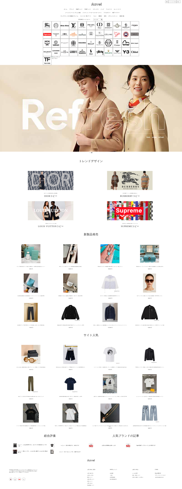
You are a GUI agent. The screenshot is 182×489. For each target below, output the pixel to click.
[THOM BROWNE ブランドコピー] (56, 34)
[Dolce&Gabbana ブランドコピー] (117, 25)
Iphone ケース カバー (84, 19)
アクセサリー (107, 12)
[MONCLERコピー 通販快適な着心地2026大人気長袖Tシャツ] (15, 452)
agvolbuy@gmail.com (159, 477)
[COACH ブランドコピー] (64, 51)
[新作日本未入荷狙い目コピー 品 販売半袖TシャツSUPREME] (52, 445)
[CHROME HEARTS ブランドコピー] (56, 25)
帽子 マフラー (116, 12)
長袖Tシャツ (79, 9)
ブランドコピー (34, 471)
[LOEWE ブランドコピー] (82, 25)
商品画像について (90, 485)
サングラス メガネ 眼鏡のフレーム (69, 16)
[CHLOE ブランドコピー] (134, 51)
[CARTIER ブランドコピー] (117, 43)
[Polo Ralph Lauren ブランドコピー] (91, 51)
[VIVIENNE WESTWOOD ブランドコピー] (82, 51)
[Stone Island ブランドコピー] (82, 34)
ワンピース (109, 9)
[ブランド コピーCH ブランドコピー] (91, 34)
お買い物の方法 (90, 473)
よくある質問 (134, 473)
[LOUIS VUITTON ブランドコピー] (73, 25)
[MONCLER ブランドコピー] (126, 25)
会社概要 (111, 473)
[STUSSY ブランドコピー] (99, 51)
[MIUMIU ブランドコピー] (64, 25)
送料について (89, 481)
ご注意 (111, 475)
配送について (89, 477)
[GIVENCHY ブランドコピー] (108, 25)
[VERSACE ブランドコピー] (56, 43)
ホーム (65, 9)
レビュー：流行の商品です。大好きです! (70, 445)
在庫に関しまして (90, 479)
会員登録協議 (112, 477)
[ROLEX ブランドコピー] (108, 51)
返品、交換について (136, 475)
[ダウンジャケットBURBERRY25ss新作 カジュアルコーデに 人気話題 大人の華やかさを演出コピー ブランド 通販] (15, 445)
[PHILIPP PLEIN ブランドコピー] (108, 43)
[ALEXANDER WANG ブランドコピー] (56, 51)
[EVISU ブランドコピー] (126, 43)
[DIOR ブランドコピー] (99, 25)
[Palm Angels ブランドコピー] (134, 43)
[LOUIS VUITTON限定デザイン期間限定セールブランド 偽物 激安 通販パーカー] (52, 452)
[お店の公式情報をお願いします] (91, 65)
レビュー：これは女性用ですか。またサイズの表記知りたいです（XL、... (32, 445)
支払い (178, 1)
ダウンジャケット (113, 16)
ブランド (71, 9)
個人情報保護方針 (113, 479)
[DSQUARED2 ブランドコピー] (82, 43)
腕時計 (100, 16)
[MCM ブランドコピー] (47, 43)
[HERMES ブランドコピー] (73, 34)
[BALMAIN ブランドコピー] (47, 51)
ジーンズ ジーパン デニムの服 (72, 12)
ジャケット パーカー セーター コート (92, 12)
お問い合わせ (89, 483)
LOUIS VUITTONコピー (51, 226)
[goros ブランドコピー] (73, 51)
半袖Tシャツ (87, 9)
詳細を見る (50, 180)
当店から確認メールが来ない (137, 477)
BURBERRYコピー (130, 196)
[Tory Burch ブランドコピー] (73, 43)
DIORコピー (50, 196)
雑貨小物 (122, 16)
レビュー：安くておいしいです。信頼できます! (70, 451)
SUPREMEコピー (130, 226)
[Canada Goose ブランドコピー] (126, 34)
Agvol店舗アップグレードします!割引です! (145, 445)
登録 (167, 1)
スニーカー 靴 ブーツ (85, 16)
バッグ (102, 9)
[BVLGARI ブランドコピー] (64, 43)
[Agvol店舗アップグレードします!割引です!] (128, 445)
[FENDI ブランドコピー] (134, 25)
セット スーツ (117, 9)
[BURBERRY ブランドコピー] (47, 25)
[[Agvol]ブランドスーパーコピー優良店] (91, 4)
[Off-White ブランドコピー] (134, 34)
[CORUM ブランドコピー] (56, 57)
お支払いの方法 (90, 475)
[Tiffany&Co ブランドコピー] (99, 43)
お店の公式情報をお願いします (109, 445)
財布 (105, 16)
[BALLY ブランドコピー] (91, 43)
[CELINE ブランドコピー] (108, 34)
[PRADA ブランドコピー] (91, 25)
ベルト (95, 16)
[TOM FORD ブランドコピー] (47, 60)
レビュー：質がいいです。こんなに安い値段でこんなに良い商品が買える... (33, 451)
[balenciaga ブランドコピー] (64, 34)
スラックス (96, 9)
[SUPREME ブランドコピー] (47, 34)
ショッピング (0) (172, 1)
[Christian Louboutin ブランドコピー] (117, 34)
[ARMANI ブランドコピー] (117, 51)
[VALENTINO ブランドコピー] (99, 34)
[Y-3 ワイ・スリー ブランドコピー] (126, 51)
